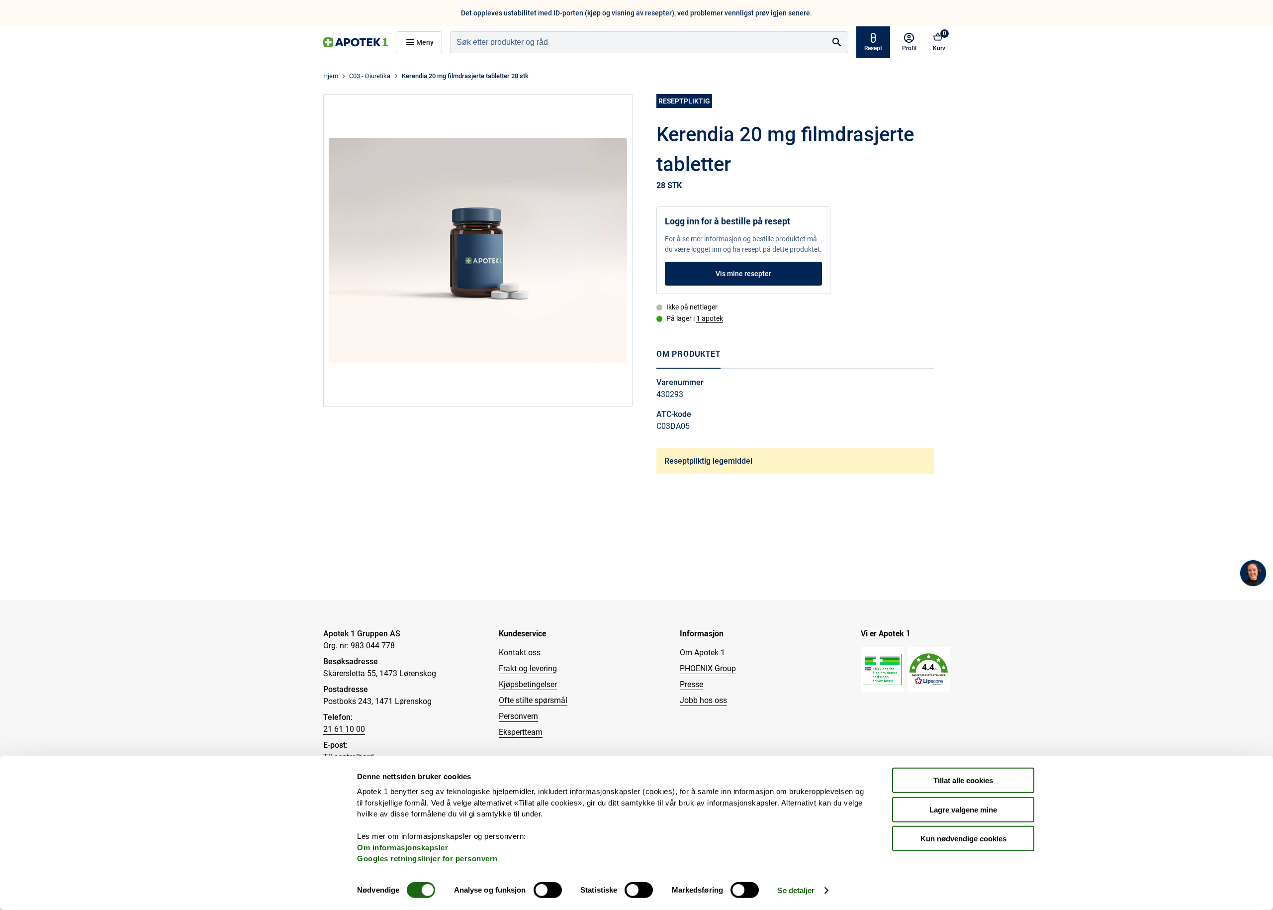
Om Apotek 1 (702, 652)
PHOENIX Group (708, 668)
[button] (928, 669)
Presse (691, 684)
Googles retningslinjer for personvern (427, 858)
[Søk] (837, 42)
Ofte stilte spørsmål (533, 700)
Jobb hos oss (703, 700)
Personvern (518, 716)
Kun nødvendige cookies (963, 838)
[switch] (548, 890)
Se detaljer (796, 890)
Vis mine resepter (743, 274)
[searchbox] (638, 42)
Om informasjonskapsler (402, 847)
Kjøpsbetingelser (528, 684)
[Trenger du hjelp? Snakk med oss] (1253, 573)
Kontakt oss (520, 652)
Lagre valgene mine (963, 809)
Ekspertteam (521, 732)
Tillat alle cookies (963, 780)
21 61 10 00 (344, 729)
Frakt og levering (528, 668)
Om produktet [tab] (688, 353)
